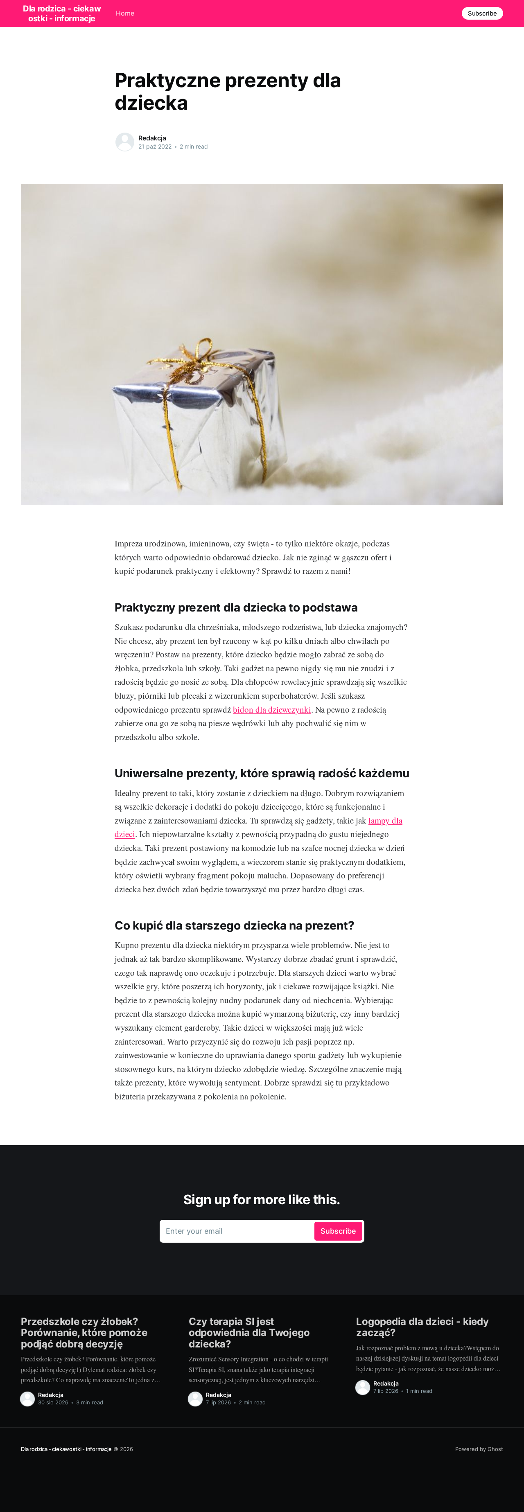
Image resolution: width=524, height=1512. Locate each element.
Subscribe (482, 13)
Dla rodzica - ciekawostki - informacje (66, 1449)
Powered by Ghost (479, 1449)
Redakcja (152, 138)
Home (125, 13)
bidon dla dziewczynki (272, 709)
